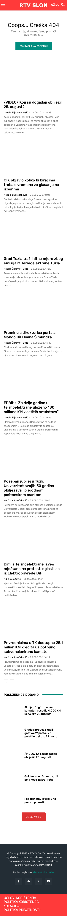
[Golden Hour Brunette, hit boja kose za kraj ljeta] (13, 777)
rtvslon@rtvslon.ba (43, 872)
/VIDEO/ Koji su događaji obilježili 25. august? (40, 755)
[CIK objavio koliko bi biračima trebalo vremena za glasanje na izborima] (33, 157)
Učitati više (32, 816)
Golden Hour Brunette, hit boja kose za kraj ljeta (41, 778)
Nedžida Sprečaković (15, 194)
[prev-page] (6, 682)
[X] (38, 881)
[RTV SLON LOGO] (33, 5)
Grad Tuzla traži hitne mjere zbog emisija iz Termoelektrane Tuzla (33, 260)
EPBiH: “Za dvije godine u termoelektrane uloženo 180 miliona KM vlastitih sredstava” (31, 407)
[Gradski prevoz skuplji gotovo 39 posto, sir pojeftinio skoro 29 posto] (13, 732)
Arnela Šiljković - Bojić (16, 112)
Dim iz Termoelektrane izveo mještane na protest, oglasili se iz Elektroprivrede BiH (32, 568)
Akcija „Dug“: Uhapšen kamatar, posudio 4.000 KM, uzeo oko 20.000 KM (42, 711)
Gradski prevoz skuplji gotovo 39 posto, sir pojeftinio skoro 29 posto (40, 733)
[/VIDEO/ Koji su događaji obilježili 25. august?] (33, 79)
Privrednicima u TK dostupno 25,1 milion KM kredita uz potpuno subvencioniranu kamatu (33, 647)
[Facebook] (18, 881)
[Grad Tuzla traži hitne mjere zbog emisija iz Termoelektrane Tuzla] (33, 236)
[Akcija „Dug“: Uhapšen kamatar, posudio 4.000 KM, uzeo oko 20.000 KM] (13, 710)
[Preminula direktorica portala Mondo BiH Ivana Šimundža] (33, 309)
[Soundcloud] (28, 881)
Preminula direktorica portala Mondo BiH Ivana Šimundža (29, 334)
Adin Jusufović (12, 578)
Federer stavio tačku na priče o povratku (40, 800)
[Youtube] (48, 881)
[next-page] (12, 682)
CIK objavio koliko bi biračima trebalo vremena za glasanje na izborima (31, 184)
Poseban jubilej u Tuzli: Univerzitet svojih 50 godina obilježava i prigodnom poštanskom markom (29, 488)
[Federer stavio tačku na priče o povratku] (13, 800)
